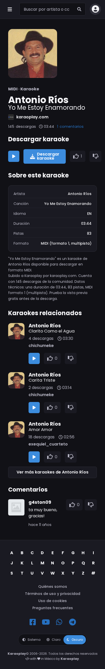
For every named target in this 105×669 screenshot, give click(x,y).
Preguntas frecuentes (52, 607)
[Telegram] (72, 622)
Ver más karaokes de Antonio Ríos (52, 472)
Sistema (34, 639)
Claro (56, 639)
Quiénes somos (52, 586)
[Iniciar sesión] (95, 9)
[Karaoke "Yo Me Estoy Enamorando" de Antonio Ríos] (32, 53)
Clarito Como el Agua (52, 330)
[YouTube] (45, 622)
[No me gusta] (95, 156)
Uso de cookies (52, 600)
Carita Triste (42, 380)
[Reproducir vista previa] (13, 156)
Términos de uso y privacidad (52, 593)
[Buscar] (79, 9)
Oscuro (77, 639)
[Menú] (9, 9)
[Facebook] (32, 622)
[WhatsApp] (59, 622)
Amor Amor (40, 429)
